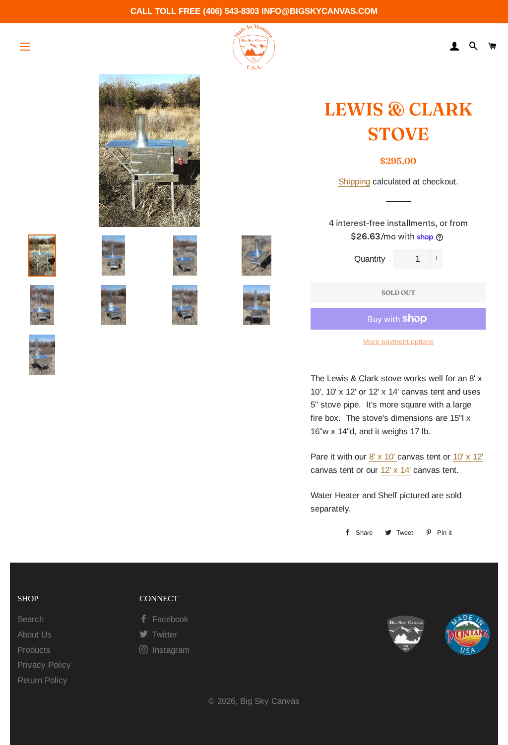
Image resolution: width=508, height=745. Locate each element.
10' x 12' (468, 456)
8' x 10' (383, 456)
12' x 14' (396, 470)
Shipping (354, 181)
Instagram (170, 650)
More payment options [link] (398, 341)
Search (30, 619)
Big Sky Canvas (270, 701)
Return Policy (42, 680)
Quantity (369, 259)
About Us (34, 634)
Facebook (169, 619)
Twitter (163, 634)
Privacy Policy (44, 665)
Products (34, 650)
